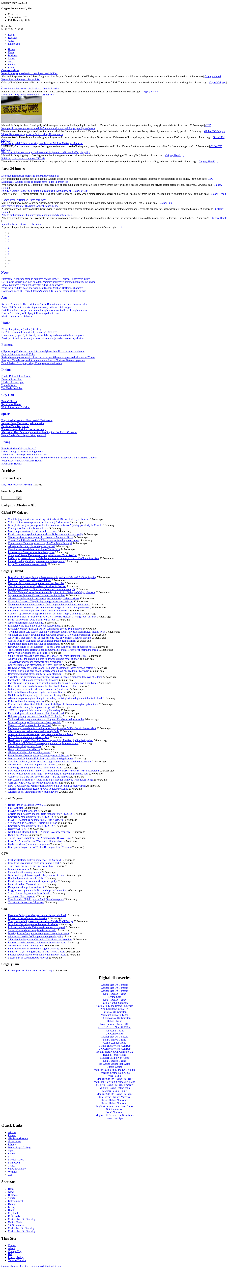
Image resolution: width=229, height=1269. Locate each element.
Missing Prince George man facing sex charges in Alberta (38, 933)
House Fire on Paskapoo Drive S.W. (20, 79)
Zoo (10, 1174)
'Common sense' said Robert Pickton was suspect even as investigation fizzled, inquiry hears (56, 631)
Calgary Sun (165, 202)
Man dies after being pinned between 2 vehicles (33, 924)
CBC (210, 178)
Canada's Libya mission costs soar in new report (33, 863)
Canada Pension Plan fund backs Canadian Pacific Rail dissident (42, 640)
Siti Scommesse (114, 1109)
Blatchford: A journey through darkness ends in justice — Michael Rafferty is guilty (45, 152)
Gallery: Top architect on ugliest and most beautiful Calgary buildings (44, 613)
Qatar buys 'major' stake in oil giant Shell (29, 725)
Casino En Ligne (115, 1118)
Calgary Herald (213, 76)
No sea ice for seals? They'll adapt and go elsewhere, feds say (40, 601)
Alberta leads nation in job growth (26, 945)
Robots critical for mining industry (26, 701)
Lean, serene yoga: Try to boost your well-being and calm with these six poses (42, 335)
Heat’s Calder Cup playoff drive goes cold (23, 435)
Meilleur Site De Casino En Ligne (115, 1078)
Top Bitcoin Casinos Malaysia (114, 1097)
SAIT (11, 1156)
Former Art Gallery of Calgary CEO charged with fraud (30, 313)
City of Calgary (217, 82)
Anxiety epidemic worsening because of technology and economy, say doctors (42, 338)
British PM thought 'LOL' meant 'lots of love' (32, 619)
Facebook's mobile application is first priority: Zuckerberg (38, 610)
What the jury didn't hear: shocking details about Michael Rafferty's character (42, 143)
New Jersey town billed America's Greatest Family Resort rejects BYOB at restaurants (53, 770)
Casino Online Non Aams (114, 1100)
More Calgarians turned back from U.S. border (33, 531)
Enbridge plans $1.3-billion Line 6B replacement (34, 625)
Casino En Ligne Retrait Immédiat (114, 1005)
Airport (12, 1132)
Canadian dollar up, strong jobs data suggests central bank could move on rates (49, 761)
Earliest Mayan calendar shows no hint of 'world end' (36, 713)
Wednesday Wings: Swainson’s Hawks (22, 460)
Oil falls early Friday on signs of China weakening (34, 695)
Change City (14, 1251)
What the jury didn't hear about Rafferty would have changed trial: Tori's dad (48, 670)
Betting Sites (114, 996)
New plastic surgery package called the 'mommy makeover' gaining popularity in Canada (48, 128)
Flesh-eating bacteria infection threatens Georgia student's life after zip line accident (52, 728)
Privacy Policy (15, 1257)
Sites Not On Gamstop (115, 1012)
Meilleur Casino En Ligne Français (114, 1084)
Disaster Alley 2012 (18, 828)
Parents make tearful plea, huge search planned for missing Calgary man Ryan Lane (52, 683)
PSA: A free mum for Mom (15, 407)
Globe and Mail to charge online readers (29, 752)
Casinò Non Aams (114, 1112)
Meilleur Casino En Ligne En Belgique (114, 1069)
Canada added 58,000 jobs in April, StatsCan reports (36, 899)
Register (12, 37)
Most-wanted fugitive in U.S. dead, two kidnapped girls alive (40, 758)
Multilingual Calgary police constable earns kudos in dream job (34, 181)
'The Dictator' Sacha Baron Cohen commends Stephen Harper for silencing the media (53, 649)
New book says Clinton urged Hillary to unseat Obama (37, 875)
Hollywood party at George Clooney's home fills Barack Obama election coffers (43, 291)
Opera (11, 1150)
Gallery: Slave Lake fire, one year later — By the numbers (39, 776)
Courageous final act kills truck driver (28, 528)
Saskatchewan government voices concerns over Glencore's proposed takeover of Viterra (48, 357)
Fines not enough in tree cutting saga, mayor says (34, 948)
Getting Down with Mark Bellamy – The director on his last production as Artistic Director (49, 457)
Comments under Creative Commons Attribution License (31, 1266)
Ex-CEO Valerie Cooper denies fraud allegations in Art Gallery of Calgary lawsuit (44, 190)
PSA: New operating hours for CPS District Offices (35, 819)
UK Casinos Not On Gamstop (115, 1018)
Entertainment (15, 1201)
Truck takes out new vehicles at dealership (30, 866)
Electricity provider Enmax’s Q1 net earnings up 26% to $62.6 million (45, 628)
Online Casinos (16, 1222)
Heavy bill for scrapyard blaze (24, 749)
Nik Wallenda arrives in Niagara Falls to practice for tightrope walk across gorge (50, 779)
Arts (10, 61)
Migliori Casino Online (114, 1091)
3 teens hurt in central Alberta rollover (28, 957)
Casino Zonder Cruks (114, 1042)
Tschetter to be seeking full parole (26, 902)
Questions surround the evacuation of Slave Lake (34, 549)
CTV (208, 125)
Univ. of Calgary (17, 1168)
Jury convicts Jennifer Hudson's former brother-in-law (29, 205)
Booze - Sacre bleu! (11, 379)
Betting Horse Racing (114, 1054)
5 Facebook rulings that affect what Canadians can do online (40, 939)
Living (11, 67)
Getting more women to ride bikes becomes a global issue (38, 689)
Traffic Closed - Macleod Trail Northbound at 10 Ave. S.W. (39, 838)
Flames (12, 1135)
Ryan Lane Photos (11, 404)
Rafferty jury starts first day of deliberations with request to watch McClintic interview (53, 558)
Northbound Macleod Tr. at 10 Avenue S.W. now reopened (39, 832)
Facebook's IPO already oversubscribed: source (33, 680)
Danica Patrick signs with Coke (18, 354)
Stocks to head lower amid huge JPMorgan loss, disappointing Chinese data (48, 773)
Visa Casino (114, 1075)
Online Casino (114, 1021)
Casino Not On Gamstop (114, 1002)
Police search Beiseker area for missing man (31, 552)
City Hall (7, 395)
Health (6, 322)
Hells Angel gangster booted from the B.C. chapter (35, 716)
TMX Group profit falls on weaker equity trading (34, 710)
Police (11, 1153)
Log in (11, 34)
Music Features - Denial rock (16, 316)
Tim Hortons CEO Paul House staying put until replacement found (43, 743)
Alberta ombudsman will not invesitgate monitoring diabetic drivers (36, 215)
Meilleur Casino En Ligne (114, 1015)
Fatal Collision (9, 401)
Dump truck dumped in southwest (26, 887)
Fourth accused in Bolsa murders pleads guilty (32, 881)
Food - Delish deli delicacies (16, 376)
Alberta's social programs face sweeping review (33, 791)
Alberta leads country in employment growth (31, 546)
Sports (11, 58)
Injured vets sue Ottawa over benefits (21, 224)
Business (12, 55)
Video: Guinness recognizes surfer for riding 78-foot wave (32, 134)
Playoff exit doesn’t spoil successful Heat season (26, 420)
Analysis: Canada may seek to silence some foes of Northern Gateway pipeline (43, 360)
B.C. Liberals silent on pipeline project (28, 737)
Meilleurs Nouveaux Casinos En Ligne (114, 1081)
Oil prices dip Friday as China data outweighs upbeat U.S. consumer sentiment (42, 351)
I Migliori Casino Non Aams (114, 1072)
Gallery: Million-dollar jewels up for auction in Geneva (37, 692)
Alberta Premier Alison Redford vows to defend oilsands (38, 788)
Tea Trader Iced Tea (11, 388)
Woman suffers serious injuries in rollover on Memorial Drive (40, 537)
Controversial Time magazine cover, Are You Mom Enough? (40, 543)
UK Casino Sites (114, 1033)
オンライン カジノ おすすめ (114, 1027)
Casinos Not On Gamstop (114, 984)
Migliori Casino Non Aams (114, 1057)
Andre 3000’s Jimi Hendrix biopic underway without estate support (36, 307)
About (11, 1248)
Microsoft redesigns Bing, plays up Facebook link (34, 722)
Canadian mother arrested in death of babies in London (30, 88)
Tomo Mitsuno (9, 385)
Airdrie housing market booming (25, 622)
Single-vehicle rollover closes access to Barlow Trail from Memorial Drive (47, 655)
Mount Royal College (19, 1147)
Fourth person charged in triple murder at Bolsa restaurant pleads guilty (45, 534)
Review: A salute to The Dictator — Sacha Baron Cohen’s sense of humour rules (44, 304)
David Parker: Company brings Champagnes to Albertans (31, 363)
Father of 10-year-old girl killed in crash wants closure (36, 951)
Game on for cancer (18, 869)
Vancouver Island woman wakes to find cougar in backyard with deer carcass (49, 604)
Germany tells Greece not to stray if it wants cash (34, 782)
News (11, 52)
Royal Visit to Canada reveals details (27, 564)
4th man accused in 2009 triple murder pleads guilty (35, 936)
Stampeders (14, 1162)
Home (11, 49)
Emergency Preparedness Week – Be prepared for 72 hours (39, 847)
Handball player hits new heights (25, 878)
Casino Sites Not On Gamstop (115, 1045)
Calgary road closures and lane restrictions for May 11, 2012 (40, 813)
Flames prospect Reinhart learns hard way (23, 199)
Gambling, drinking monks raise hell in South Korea (35, 767)
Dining (11, 64)
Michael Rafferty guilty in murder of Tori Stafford (27, 94)
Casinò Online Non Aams (114, 1103)
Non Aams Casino (114, 1030)
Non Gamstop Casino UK (114, 1008)
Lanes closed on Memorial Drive (25, 884)
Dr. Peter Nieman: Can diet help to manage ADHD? (28, 332)
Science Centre (16, 1159)
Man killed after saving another (24, 872)
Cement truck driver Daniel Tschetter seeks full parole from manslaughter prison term (53, 704)
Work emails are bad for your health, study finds (33, 731)
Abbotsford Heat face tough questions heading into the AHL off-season (39, 432)
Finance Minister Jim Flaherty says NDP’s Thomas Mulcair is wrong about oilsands (52, 616)
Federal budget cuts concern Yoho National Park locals (37, 954)
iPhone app (14, 43)
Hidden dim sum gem (12, 382)
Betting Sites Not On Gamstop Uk (114, 1051)
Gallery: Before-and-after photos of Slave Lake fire (35, 664)
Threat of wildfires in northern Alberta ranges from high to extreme (43, 540)
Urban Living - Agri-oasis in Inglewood (22, 451)
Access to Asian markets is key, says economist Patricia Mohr (40, 734)
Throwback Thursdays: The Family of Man (24, 454)
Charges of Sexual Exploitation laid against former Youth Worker (42, 555)
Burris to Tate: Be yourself (15, 426)
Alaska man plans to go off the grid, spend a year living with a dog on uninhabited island (55, 698)
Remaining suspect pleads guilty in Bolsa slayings (34, 673)
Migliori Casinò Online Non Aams (114, 1106)
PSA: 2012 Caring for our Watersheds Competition (35, 841)
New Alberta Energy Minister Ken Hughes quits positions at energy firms (47, 785)
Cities (11, 40)
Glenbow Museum (18, 1138)
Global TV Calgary (214, 131)
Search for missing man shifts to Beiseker (30, 893)
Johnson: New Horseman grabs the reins (22, 423)
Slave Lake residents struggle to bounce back (32, 930)
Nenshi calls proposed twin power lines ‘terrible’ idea (29, 73)
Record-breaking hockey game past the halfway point (36, 561)
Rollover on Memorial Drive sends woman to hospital (36, 927)
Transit (11, 1165)
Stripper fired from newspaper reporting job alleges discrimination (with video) (49, 607)
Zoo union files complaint (21, 896)
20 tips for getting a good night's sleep (21, 329)
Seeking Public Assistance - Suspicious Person (32, 822)
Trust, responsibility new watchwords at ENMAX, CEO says (40, 921)
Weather (12, 1171)
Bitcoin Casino (114, 1066)
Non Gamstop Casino (114, 993)
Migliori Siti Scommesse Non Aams (114, 1115)
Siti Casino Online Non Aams (114, 1063)
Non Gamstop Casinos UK (114, 1024)
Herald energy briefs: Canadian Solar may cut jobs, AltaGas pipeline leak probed (50, 740)
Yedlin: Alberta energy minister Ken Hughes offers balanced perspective (46, 719)
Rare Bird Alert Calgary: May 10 (18, 448)
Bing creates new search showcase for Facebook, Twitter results (42, 686)
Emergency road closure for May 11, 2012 (30, 816)
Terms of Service (17, 1260)
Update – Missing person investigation (28, 844)
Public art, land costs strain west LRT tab (23, 158)
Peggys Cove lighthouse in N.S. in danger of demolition (37, 890)
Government (14, 1141)
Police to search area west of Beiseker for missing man (37, 942)
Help (10, 1254)
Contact (12, 1245)
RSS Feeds (14, 1216)
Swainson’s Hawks (11, 463)
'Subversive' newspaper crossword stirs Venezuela (34, 661)
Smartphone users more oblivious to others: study (34, 643)
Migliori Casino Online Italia (114, 1087)
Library (12, 1144)
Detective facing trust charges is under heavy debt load (30, 175)
